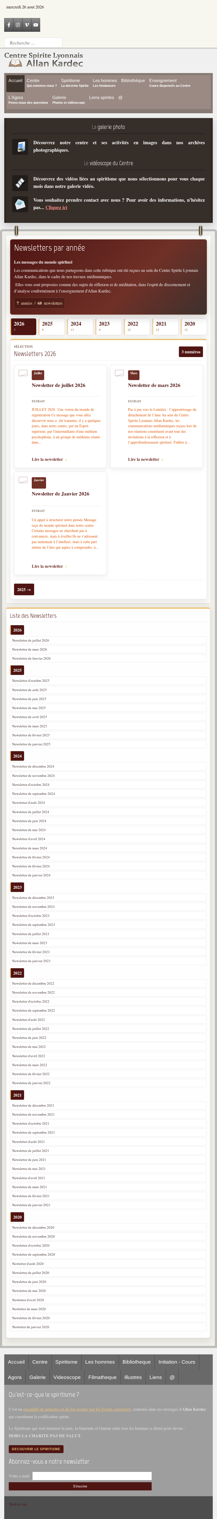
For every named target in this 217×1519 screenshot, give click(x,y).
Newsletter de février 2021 (31, 1195)
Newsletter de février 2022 (31, 1073)
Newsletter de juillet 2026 (30, 640)
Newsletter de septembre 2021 (33, 1132)
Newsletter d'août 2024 (28, 802)
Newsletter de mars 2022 (29, 1064)
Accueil (16, 1362)
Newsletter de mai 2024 (29, 829)
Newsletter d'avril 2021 (28, 1177)
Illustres (133, 1377)
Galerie (37, 1377)
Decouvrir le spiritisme (36, 1449)
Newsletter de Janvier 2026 (31, 658)
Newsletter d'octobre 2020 (30, 1245)
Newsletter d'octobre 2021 (30, 1123)
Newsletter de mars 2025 (29, 726)
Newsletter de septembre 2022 (33, 1010)
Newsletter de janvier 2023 (31, 960)
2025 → (24, 589)
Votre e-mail (19, 1476)
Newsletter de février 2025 (31, 735)
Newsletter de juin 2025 (29, 698)
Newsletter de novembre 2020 (33, 1236)
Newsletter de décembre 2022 (33, 983)
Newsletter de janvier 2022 (31, 1082)
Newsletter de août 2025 (29, 689)
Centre (40, 1362)
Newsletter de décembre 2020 (33, 1227)
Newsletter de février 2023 (31, 951)
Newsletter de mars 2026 (29, 649)
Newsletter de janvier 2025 (31, 744)
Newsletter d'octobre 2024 (30, 784)
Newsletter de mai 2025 (29, 707)
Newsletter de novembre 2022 (33, 992)
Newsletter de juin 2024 (29, 820)
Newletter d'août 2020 (28, 1263)
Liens (156, 1377)
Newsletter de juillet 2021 (30, 1150)
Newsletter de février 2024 (31, 857)
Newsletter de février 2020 (31, 1317)
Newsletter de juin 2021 (29, 1159)
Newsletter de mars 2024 (29, 848)
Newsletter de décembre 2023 (33, 897)
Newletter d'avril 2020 (28, 1299)
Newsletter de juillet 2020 (30, 1272)
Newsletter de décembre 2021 (33, 1105)
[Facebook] (8, 25)
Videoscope (67, 1377)
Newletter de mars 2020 (29, 1308)
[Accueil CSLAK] (44, 60)
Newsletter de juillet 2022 (30, 1028)
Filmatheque (102, 1377)
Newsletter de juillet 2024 (30, 811)
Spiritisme (66, 1362)
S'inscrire (80, 1486)
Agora (15, 1377)
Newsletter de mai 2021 (29, 1168)
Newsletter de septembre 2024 (33, 793)
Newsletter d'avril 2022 (28, 1055)
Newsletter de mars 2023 (29, 942)
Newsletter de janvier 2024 (31, 875)
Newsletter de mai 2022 (29, 1046)
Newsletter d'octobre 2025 (30, 680)
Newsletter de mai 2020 (29, 1290)
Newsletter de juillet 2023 (30, 933)
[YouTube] (35, 25)
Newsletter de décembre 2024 (33, 766)
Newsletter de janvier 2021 (31, 1204)
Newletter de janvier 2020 (30, 1326)
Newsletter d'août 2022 (28, 1019)
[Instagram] (17, 25)
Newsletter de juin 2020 (29, 1281)
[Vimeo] (26, 25)
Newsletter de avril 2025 (29, 716)
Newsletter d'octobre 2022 (30, 1001)
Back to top (18, 1504)
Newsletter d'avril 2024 (28, 838)
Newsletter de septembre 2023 (33, 924)
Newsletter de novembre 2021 (33, 1114)
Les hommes (100, 1362)
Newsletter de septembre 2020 (33, 1254)
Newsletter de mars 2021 (29, 1186)
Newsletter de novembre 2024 (33, 775)
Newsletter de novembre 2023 (33, 906)
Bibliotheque (137, 1362)
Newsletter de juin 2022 (29, 1037)
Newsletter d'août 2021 (28, 1141)
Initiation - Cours (177, 1362)
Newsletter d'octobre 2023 (30, 915)
